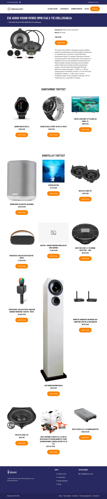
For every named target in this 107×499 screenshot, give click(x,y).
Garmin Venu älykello (21, 126)
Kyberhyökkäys (76, 9)
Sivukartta (96, 496)
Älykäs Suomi (62, 474)
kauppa (95, 9)
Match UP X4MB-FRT (85, 191)
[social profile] (20, 2)
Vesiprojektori (53, 185)
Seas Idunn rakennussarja (53, 385)
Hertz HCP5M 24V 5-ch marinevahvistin (85, 429)
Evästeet (75, 496)
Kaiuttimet (75, 30)
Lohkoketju (64, 9)
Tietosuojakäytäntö (85, 496)
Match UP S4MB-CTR (21, 435)
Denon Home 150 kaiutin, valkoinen (21, 204)
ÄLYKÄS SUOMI (53, 9)
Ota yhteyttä (67, 496)
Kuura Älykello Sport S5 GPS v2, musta (53, 126)
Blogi (87, 9)
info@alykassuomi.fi (93, 2)
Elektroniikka (67, 30)
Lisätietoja (61, 43)
